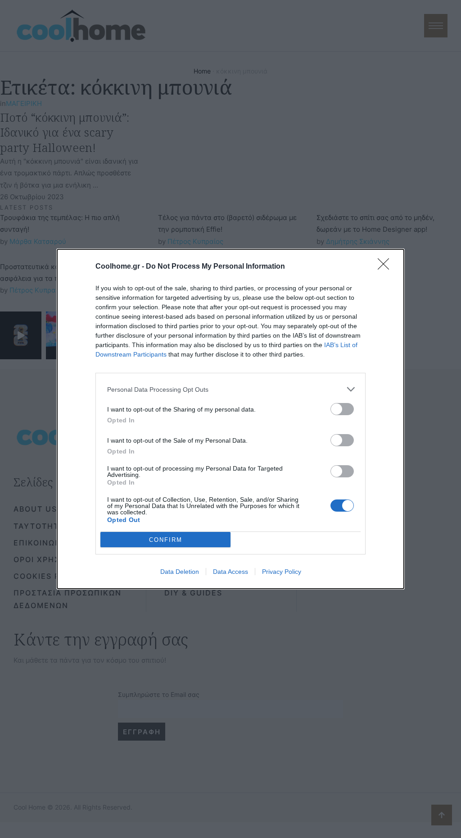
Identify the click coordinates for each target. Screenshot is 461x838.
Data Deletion (179, 571)
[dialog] (230, 419)
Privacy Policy (281, 571)
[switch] (342, 409)
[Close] (386, 266)
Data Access (230, 571)
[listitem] (230, 389)
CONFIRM (165, 539)
